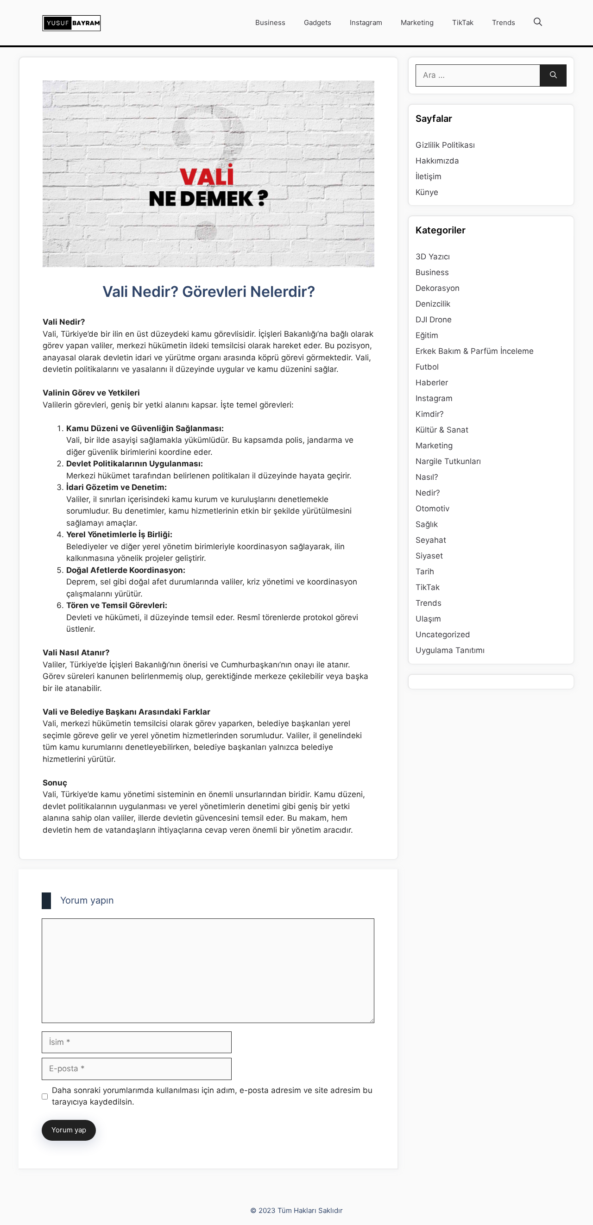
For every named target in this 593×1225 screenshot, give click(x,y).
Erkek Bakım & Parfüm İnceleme (475, 351)
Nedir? (428, 492)
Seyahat (431, 540)
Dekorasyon (438, 288)
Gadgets (317, 22)
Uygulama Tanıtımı (450, 650)
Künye (427, 192)
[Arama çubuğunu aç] (537, 22)
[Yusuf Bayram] (71, 23)
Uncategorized (443, 634)
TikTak (462, 22)
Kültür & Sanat (442, 429)
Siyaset (429, 555)
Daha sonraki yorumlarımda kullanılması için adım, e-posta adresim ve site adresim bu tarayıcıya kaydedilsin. (212, 1096)
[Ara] (553, 75)
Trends (503, 22)
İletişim (429, 176)
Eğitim (427, 335)
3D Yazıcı (433, 256)
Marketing (417, 22)
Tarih (425, 571)
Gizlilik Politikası (445, 145)
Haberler (432, 382)
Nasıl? (427, 477)
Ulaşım (428, 618)
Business (270, 22)
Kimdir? (430, 414)
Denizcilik (433, 303)
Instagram (366, 22)
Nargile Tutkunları (448, 461)
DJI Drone (434, 319)
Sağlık (427, 524)
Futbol (427, 366)
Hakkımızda (437, 160)
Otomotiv (432, 508)
